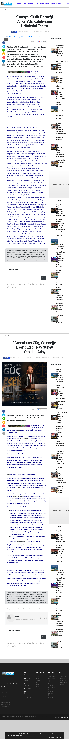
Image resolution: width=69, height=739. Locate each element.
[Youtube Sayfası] (11, 683)
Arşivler (29, 688)
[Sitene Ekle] (5, 687)
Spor (36, 3)
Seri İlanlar (51, 692)
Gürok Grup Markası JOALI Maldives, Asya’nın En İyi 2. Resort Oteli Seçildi (60, 109)
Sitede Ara (63, 676)
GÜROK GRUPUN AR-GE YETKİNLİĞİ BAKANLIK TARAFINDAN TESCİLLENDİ (60, 92)
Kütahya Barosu (23, 438)
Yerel (25, 3)
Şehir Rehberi (51, 694)
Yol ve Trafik (51, 678)
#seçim (35, 609)
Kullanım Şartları (5, 702)
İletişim (28, 697)
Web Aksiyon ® (63, 717)
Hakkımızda (4, 693)
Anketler (62, 678)
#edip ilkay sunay (11, 609)
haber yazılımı (41, 716)
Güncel (19, 3)
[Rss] (17, 683)
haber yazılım (14, 718)
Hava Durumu (52, 676)
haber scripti (7, 718)
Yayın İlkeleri (4, 695)
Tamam (59, 737)
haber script (21, 718)
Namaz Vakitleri (50, 681)
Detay (52, 737)
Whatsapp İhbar (5, 704)
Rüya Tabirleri (63, 682)
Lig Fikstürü (51, 686)
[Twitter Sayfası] (5, 683)
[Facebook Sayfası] (2, 683)
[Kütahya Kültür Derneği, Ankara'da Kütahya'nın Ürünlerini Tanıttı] (24, 37)
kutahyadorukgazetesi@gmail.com (25, 619)
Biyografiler (63, 680)
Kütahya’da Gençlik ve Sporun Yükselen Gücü (59, 308)
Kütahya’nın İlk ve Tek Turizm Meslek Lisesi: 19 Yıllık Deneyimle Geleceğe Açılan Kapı (59, 291)
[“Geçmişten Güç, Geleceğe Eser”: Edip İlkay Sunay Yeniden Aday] (24, 384)
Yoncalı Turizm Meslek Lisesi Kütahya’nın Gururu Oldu (60, 275)
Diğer (58, 3)
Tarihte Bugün (52, 688)
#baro (30, 609)
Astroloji (62, 684)
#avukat (41, 609)
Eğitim (41, 3)
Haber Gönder (5, 706)
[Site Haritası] (2, 687)
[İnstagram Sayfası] (8, 683)
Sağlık (47, 3)
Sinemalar (51, 690)
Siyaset (30, 3)
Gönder (43, 277)
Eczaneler (50, 684)
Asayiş (52, 3)
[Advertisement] (13, 729)
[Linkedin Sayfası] (14, 683)
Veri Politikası (4, 697)
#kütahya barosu (22, 609)
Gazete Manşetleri (51, 696)
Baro (18, 430)
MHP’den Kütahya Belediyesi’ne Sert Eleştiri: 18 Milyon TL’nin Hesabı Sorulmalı (60, 226)
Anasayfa (4, 10)
